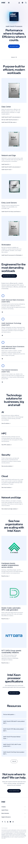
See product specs (14, 46)
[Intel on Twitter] (5, 823)
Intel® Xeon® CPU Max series (9, 122)
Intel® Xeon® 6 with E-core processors (11, 167)
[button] (13, 808)
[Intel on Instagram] (13, 823)
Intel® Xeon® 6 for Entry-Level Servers (11, 211)
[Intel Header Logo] (3, 2)
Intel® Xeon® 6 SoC (6, 169)
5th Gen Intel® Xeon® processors (10, 119)
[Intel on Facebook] (2, 823)
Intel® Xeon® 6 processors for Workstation (8, 255)
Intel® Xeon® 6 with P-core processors (11, 117)
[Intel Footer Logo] (3, 803)
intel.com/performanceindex (8, 834)
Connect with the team (14, 792)
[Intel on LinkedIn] (8, 823)
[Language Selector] (22, 2)
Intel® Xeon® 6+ (5, 164)
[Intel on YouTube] (10, 823)
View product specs (14, 694)
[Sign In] (19, 2)
